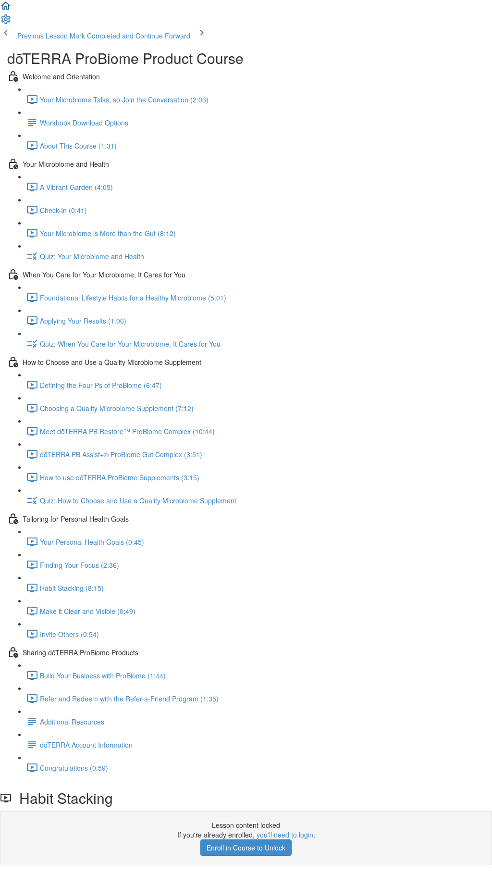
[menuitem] (6, 22)
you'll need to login (285, 834)
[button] (6, 8)
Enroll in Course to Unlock (246, 847)
